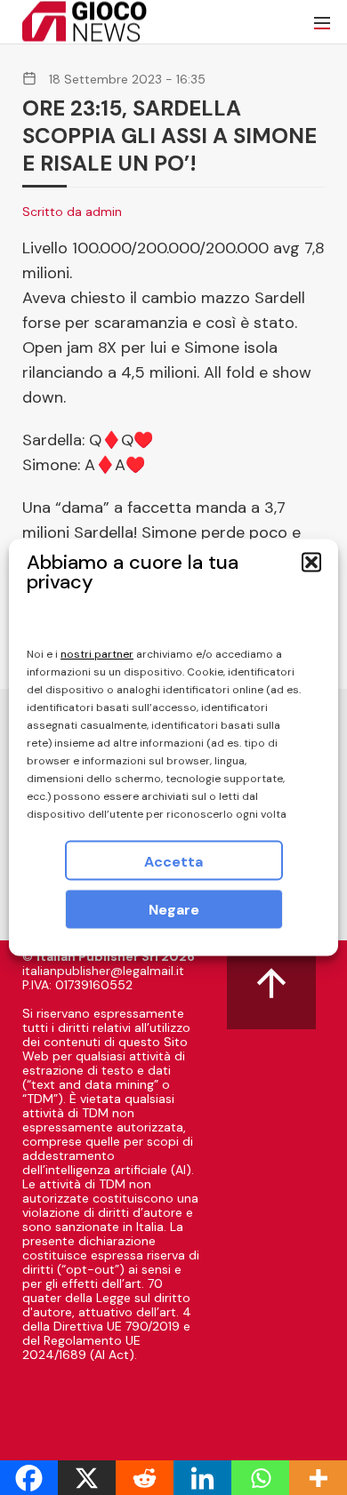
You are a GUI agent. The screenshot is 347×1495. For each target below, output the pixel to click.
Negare (174, 909)
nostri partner (97, 654)
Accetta (173, 861)
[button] (311, 563)
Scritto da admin (72, 211)
